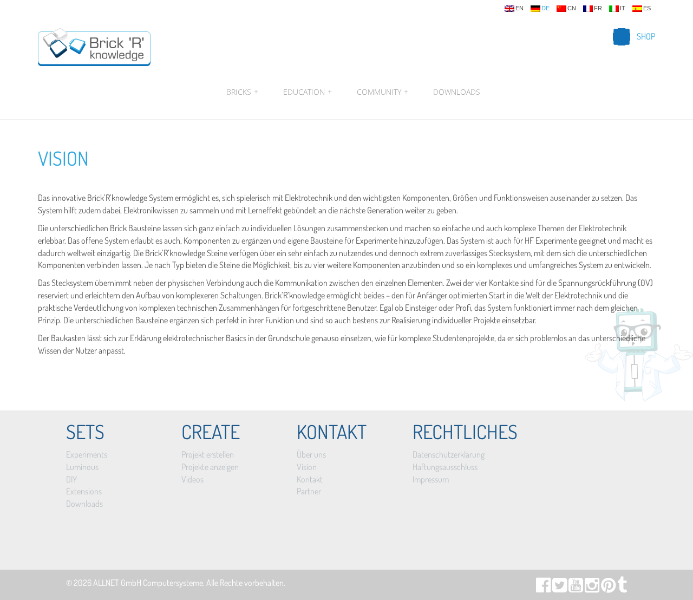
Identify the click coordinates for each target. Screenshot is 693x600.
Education (307, 92)
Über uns (311, 454)
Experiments (86, 454)
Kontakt (310, 479)
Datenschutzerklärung (449, 454)
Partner (309, 491)
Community (382, 92)
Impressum (431, 479)
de (545, 8)
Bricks (242, 92)
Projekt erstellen (207, 454)
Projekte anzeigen (210, 466)
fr (598, 8)
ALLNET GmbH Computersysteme (148, 582)
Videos (192, 479)
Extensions (84, 491)
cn (571, 8)
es (647, 8)
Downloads (456, 92)
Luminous (82, 466)
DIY (71, 479)
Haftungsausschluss (445, 466)
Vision (63, 158)
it (622, 8)
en (519, 8)
